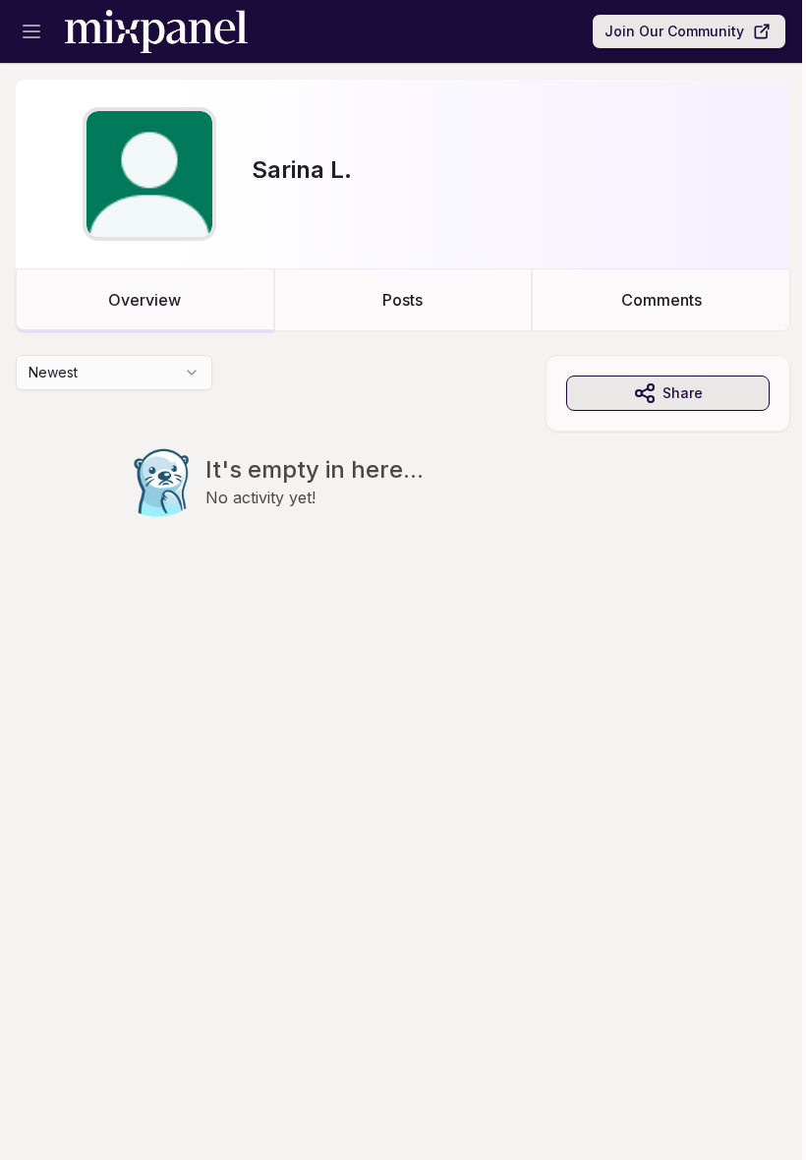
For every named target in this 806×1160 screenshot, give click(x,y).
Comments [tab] (661, 300)
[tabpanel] (403, 476)
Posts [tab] (402, 300)
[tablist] (403, 299)
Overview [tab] (144, 300)
